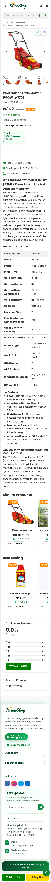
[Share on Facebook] (44, 32)
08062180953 (17, 853)
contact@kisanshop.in (22, 845)
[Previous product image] (6, 51)
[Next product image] (44, 51)
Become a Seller (20, 745)
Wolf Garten (17, 102)
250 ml (18, 606)
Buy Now (38, 877)
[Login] (41, 6)
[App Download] (36, 6)
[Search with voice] (39, 15)
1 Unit (17, 543)
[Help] (46, 872)
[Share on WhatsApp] (38, 32)
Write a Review (18, 666)
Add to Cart (15, 877)
